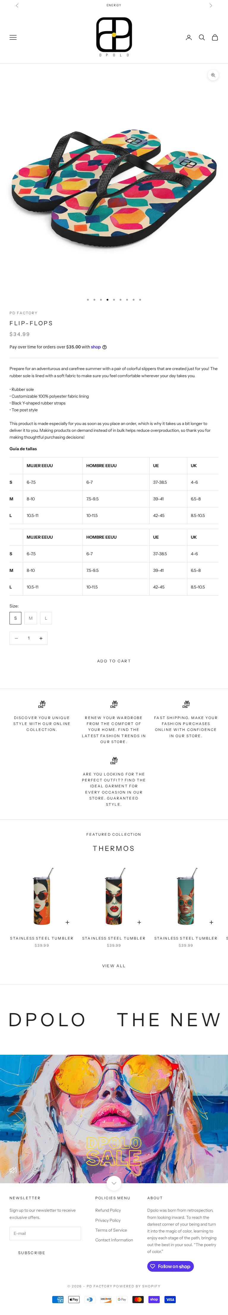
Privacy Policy (108, 1220)
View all (114, 965)
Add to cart (114, 661)
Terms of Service (111, 1230)
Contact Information (114, 1240)
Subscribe (31, 1252)
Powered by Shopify (137, 1286)
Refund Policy (108, 1210)
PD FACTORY (24, 313)
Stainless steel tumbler (42, 938)
